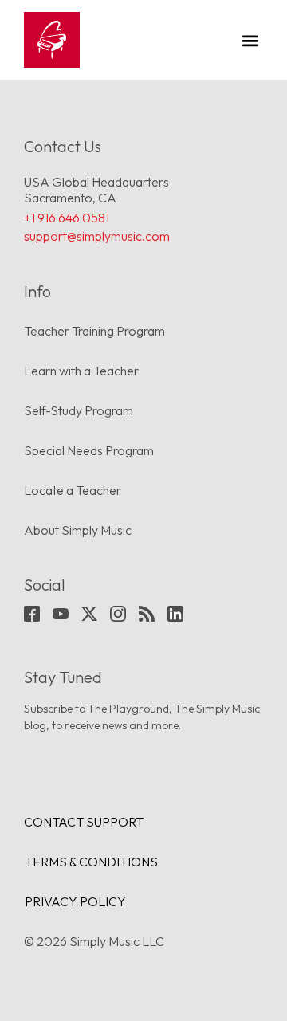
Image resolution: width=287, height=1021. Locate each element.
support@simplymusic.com (97, 236)
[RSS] (147, 614)
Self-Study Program (78, 410)
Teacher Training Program (94, 331)
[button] (250, 40)
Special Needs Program (89, 450)
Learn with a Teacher (81, 371)
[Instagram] (118, 614)
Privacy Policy (75, 901)
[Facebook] (32, 614)
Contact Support (84, 822)
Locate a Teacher (72, 490)
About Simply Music (78, 530)
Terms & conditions (91, 862)
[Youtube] (61, 614)
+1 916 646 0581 (66, 218)
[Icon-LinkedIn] (175, 614)
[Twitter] (89, 614)
